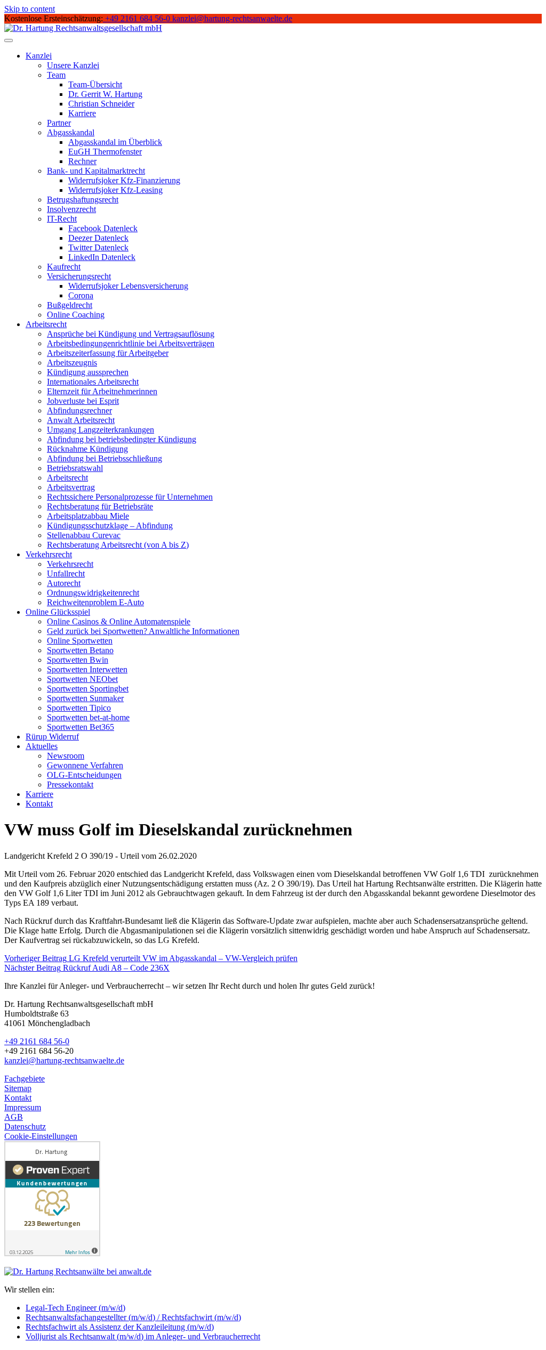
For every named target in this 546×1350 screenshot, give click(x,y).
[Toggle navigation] (8, 40)
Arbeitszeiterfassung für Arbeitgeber (107, 352)
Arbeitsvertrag (71, 487)
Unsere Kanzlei (73, 65)
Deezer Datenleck (98, 237)
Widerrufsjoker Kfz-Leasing (115, 189)
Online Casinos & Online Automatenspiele (118, 621)
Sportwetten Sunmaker (85, 698)
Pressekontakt (70, 784)
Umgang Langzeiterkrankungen (100, 429)
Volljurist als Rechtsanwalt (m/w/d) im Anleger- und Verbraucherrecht (143, 1336)
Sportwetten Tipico (79, 707)
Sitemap (17, 1088)
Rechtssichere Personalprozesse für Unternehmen (130, 496)
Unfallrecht (66, 573)
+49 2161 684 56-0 (36, 1041)
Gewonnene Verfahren (85, 765)
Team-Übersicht (95, 84)
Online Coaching (76, 314)
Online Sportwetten (80, 640)
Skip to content (29, 8)
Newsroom (65, 755)
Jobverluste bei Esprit (83, 400)
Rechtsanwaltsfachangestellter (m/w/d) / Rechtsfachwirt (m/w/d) (133, 1317)
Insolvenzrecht (71, 209)
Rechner (82, 161)
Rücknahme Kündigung (87, 448)
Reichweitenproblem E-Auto (95, 602)
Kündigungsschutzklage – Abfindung (110, 525)
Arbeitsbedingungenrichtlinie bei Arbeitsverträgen (130, 343)
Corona (80, 295)
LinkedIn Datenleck (101, 257)
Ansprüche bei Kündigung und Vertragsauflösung (130, 333)
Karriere (82, 113)
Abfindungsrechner (79, 410)
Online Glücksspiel (58, 611)
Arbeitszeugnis (72, 362)
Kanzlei (39, 55)
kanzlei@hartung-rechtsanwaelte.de (64, 1060)
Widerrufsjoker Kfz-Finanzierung (124, 180)
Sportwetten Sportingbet (88, 688)
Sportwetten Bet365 (80, 726)
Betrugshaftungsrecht (82, 199)
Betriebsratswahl (75, 468)
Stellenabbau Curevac (84, 535)
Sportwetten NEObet (82, 679)
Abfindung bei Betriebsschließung (104, 458)
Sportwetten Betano (80, 650)
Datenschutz (25, 1126)
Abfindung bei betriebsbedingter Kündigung (121, 439)
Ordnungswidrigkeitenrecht (93, 592)
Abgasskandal (70, 132)
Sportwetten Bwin (77, 659)
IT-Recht (62, 218)
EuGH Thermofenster (105, 151)
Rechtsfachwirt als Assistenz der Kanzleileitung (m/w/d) (120, 1326)
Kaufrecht (64, 266)
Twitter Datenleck (98, 247)
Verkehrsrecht (49, 554)
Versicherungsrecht (79, 276)
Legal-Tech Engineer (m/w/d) (75, 1307)
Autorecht (64, 583)
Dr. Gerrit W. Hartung (105, 94)
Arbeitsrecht (46, 324)
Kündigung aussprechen (88, 372)
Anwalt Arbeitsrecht (81, 420)
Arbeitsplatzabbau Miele (88, 516)
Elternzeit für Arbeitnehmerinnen (102, 391)
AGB (13, 1116)
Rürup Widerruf (52, 736)
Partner (59, 122)
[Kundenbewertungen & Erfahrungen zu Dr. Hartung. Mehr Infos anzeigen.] (52, 1253)
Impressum (22, 1107)
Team (56, 74)
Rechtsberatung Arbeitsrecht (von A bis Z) (118, 544)
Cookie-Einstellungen (40, 1136)
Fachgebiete (24, 1078)
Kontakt (39, 803)
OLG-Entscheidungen (84, 774)
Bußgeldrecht (69, 305)
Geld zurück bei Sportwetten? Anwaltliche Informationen (143, 631)
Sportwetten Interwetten (87, 669)
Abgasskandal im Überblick (115, 142)
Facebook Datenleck (103, 228)
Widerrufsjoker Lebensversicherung (128, 285)
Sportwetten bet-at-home (88, 717)
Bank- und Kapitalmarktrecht (96, 170)
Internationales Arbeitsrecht (93, 381)
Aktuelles (42, 746)
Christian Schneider (101, 103)
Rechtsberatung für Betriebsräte (100, 506)
